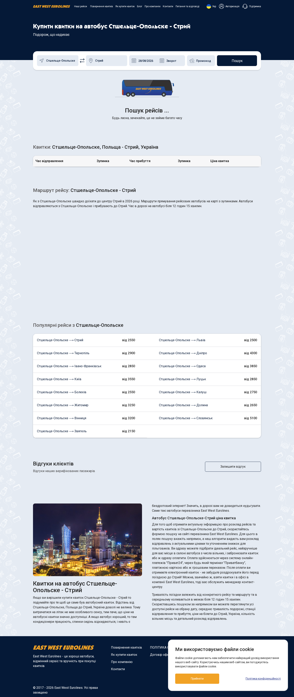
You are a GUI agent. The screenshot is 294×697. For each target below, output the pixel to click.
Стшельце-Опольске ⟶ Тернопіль (63, 353)
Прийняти (197, 678)
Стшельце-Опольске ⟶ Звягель (62, 431)
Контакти (168, 6)
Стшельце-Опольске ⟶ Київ (59, 379)
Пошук (237, 61)
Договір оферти (162, 655)
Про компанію (152, 6)
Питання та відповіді (187, 6)
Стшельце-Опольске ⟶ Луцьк (182, 379)
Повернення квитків (101, 6)
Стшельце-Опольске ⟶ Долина (183, 405)
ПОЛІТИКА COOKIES (165, 647)
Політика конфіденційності (263, 678)
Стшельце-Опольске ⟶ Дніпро (183, 353)
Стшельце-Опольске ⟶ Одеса (182, 366)
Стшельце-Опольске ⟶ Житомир (62, 405)
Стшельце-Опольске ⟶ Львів (182, 340)
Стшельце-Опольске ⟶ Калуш (182, 392)
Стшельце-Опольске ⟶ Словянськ (186, 418)
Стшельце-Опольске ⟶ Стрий (60, 340)
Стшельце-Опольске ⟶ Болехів (61, 392)
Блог (139, 6)
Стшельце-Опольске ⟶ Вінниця (61, 418)
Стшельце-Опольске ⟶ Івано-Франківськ (69, 366)
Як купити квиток (125, 6)
